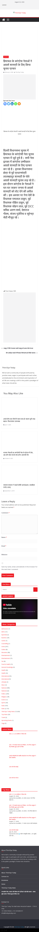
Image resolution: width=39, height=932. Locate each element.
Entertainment (5, 655)
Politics (6, 57)
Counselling (4, 643)
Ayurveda (4, 635)
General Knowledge (7, 667)
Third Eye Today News (8, 711)
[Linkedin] (12, 103)
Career (3, 640)
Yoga (2, 723)
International (5, 676)
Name (4, 537)
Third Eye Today (20, 72)
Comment (5, 513)
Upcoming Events (6, 720)
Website (4, 555)
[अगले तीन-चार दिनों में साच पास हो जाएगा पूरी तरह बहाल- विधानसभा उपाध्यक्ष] (19, 399)
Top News (4, 714)
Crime (3, 646)
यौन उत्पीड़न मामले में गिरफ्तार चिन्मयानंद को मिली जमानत (20, 353)
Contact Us (5, 876)
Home (3, 884)
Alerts (3, 632)
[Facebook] (5, 103)
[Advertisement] (19, 86)
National (3, 688)
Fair (2, 661)
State (3, 705)
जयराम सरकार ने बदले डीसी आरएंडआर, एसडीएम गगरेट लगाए (19, 486)
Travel (3, 717)
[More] (19, 103)
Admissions (4, 629)
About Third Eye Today (8, 873)
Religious (4, 697)
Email (3, 546)
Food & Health (5, 664)
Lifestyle (3, 682)
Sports (3, 702)
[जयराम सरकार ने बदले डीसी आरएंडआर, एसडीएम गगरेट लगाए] (19, 466)
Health (3, 670)
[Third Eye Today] (3, 20)
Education (4, 652)
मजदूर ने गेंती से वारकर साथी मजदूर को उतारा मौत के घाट (18, 348)
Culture (3, 649)
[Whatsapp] (15, 103)
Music (3, 685)
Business (4, 638)
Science (3, 700)
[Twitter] (8, 103)
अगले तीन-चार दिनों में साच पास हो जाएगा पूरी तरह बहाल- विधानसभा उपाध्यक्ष (19, 420)
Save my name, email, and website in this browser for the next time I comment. (19, 568)
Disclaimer (4, 880)
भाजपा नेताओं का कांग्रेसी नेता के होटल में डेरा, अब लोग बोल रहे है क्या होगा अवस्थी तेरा (18, 453)
